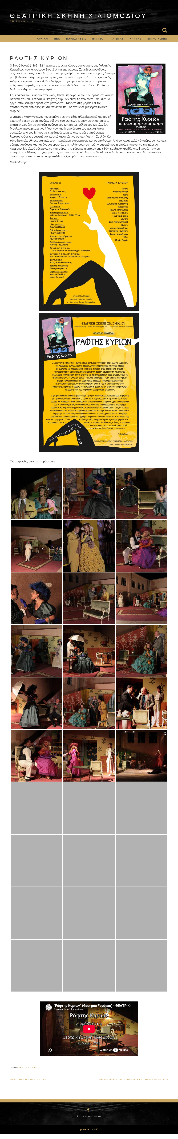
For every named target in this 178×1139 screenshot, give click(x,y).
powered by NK (89, 1129)
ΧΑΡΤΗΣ (135, 38)
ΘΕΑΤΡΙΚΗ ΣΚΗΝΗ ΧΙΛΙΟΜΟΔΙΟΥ (78, 15)
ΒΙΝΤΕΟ (98, 38)
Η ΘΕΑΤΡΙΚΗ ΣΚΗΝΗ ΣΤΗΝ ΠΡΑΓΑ (29, 1079)
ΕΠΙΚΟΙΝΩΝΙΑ (157, 38)
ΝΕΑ (57, 38)
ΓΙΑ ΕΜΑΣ (117, 38)
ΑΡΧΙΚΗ (42, 38)
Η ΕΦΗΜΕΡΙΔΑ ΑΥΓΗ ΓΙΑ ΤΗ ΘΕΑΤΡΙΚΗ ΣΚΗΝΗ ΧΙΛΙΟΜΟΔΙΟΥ (133, 1079)
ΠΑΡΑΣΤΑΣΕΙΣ (76, 38)
